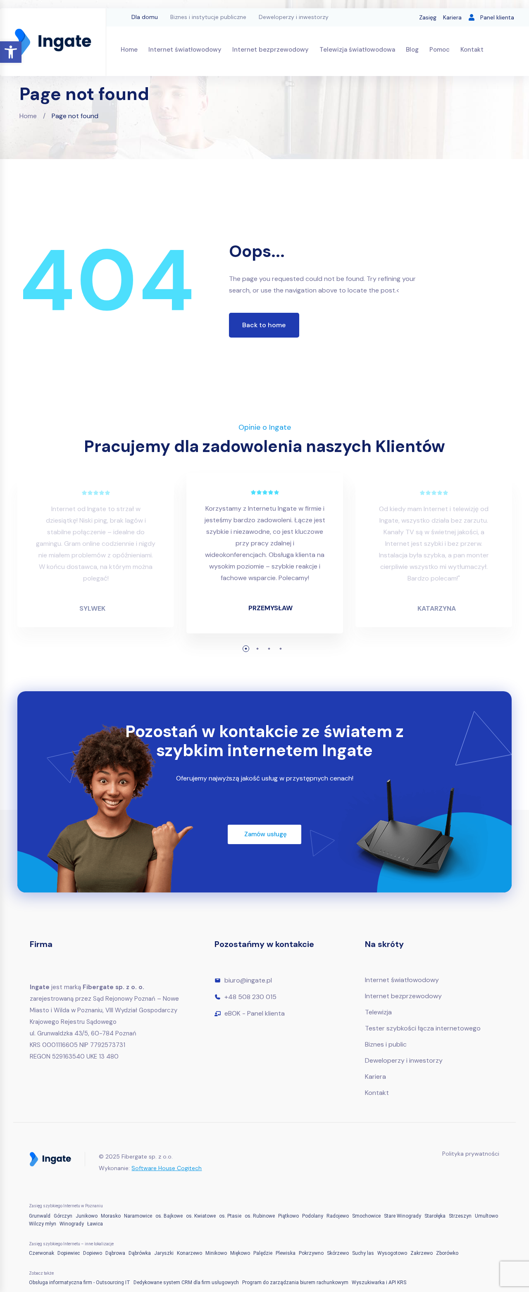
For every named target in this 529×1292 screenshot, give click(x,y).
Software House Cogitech (166, 1168)
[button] (10, 52)
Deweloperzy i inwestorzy (294, 17)
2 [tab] (257, 648)
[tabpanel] (264, 559)
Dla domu (144, 17)
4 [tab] (280, 648)
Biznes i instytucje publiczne (208, 17)
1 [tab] (246, 648)
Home (28, 116)
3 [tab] (269, 648)
